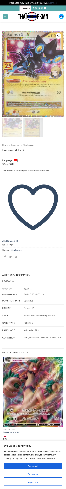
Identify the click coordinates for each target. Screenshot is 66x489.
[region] (33, 465)
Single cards (28, 145)
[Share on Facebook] (5, 256)
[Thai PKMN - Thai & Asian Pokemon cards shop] (33, 16)
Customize (33, 474)
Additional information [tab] (16, 275)
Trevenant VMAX (11, 432)
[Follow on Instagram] (36, 8)
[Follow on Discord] (45, 8)
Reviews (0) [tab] (8, 281)
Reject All (33, 482)
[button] (5, 16)
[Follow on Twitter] (39, 8)
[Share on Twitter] (10, 256)
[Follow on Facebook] (33, 8)
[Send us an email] (42, 8)
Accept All (33, 466)
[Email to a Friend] (16, 256)
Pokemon (15, 145)
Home (5, 145)
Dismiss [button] (52, 2)
